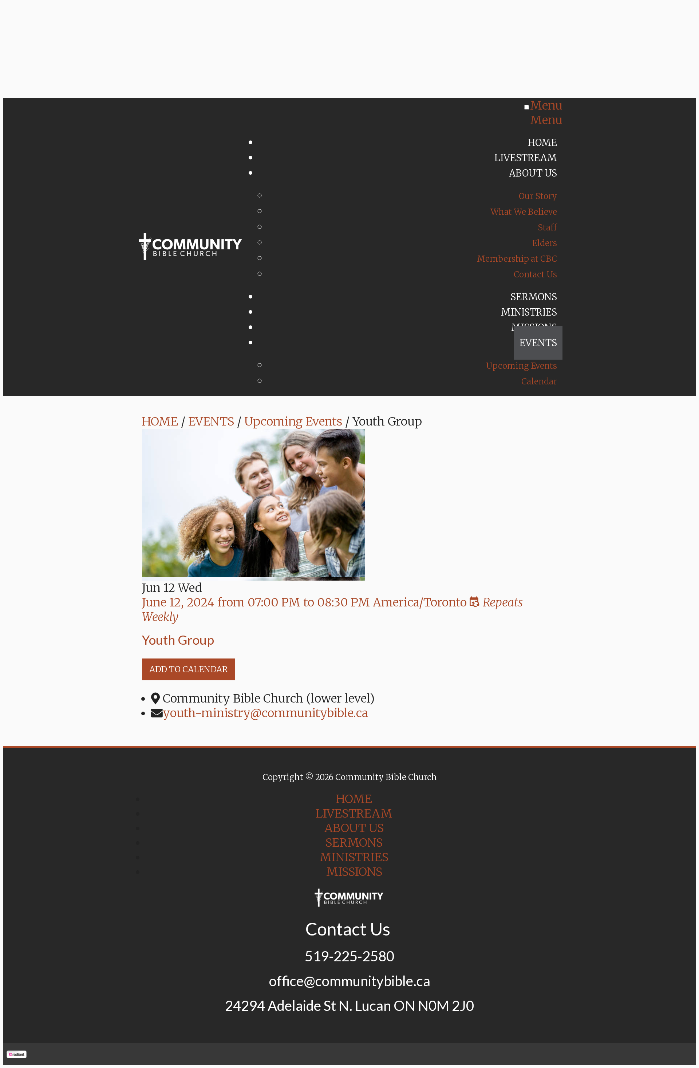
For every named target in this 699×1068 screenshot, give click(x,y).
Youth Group (178, 639)
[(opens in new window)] (17, 1054)
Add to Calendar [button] (188, 669)
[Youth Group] (253, 573)
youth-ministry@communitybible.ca (265, 713)
